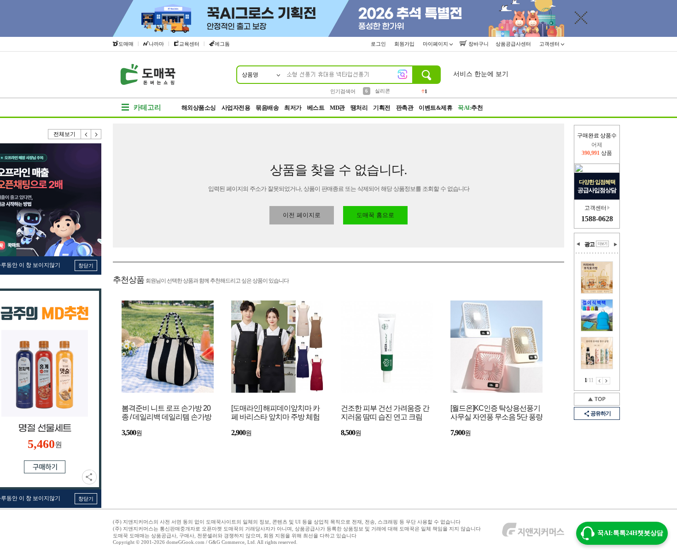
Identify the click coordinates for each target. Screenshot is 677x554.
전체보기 (64, 134)
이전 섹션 (578, 244)
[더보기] (602, 244)
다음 (96, 134)
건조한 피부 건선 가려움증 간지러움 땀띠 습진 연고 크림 (385, 412)
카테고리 (147, 107)
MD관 (337, 107)
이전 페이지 (599, 380)
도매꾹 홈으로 (375, 215)
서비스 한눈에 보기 (480, 74)
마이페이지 (436, 44)
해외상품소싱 (198, 107)
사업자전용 (236, 107)
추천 (470, 107)
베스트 (316, 107)
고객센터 (550, 44)
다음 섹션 (615, 244)
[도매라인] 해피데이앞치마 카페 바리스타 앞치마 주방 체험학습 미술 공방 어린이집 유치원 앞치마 (275, 413)
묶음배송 (267, 107)
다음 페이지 (606, 380)
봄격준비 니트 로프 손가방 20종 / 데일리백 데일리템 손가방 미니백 (166, 413)
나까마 (156, 44)
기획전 (382, 107)
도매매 (126, 44)
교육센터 (189, 44)
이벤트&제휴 (435, 107)
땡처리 (359, 107)
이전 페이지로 (302, 215)
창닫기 (85, 265)
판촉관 (405, 107)
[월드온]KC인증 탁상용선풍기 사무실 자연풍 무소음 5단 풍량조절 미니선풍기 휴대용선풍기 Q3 (496, 413)
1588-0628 (597, 219)
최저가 (293, 107)
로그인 (379, 44)
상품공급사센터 (514, 44)
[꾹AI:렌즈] (402, 74)
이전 (86, 134)
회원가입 (405, 44)
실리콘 (382, 91)
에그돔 (222, 44)
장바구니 (478, 44)
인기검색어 (343, 91)
